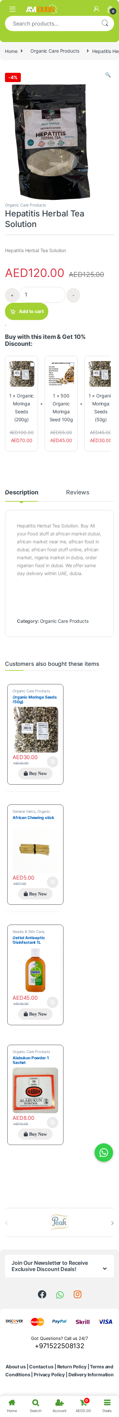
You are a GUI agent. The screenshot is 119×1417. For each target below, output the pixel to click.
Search (105, 23)
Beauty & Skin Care (28, 931)
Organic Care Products (54, 51)
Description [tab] (21, 492)
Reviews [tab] (77, 492)
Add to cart (31, 311)
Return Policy (72, 1366)
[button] (108, 75)
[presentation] (112, 1223)
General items (24, 811)
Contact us (41, 1366)
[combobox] (50, 23)
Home (11, 51)
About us (16, 1366)
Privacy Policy (49, 1374)
